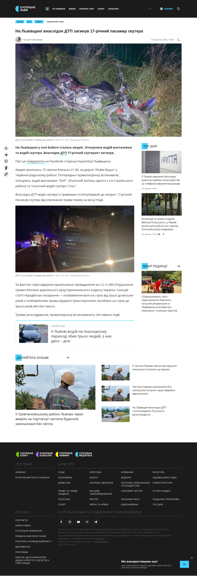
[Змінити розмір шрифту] (178, 39)
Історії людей (161, 490)
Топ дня (158, 504)
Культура (113, 8)
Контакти (21, 520)
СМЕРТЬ (39, 22)
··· (149, 9)
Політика (64, 499)
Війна (72, 8)
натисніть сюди (101, 541)
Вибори (126, 477)
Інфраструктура (163, 482)
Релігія (94, 499)
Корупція (95, 472)
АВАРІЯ (20, 22)
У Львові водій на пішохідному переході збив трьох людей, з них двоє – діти (81, 336)
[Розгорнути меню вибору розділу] (47, 9)
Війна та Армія (99, 504)
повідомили (36, 161)
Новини (20, 472)
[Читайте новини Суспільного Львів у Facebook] (61, 522)
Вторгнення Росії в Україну (32, 477)
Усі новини (58, 8)
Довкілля (64, 482)
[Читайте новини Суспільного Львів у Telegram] (96, 522)
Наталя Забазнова (32, 39)
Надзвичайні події (55, 22)
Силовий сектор (132, 490)
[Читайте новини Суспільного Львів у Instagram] (70, 522)
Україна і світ (86, 8)
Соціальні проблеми (166, 499)
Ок (184, 564)
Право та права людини (68, 492)
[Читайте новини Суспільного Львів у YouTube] (78, 522)
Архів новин (23, 525)
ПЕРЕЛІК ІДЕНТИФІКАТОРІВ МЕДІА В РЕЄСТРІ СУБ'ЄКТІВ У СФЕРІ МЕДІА (32, 560)
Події (61, 472)
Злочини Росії (130, 499)
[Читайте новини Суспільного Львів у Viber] (87, 522)
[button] (6, 148)
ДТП (29, 22)
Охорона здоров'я (101, 482)
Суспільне (100, 538)
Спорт (101, 8)
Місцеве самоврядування (101, 492)
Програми (21, 552)
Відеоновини (129, 504)
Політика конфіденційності (33, 541)
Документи (22, 546)
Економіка (65, 477)
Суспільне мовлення (28, 530)
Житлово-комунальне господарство (135, 484)
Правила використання (30, 536)
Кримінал (127, 472)
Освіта (94, 477)
